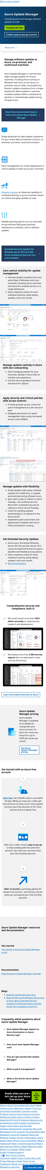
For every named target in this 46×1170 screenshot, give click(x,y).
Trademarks (5, 1164)
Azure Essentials (13, 1111)
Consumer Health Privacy (11, 1158)
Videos (9, 1140)
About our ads (18, 1164)
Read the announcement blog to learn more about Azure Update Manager (21, 115)
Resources (10, 47)
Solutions (25, 1120)
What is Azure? (7, 1105)
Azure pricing (15, 1114)
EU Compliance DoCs (35, 1164)
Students (24, 1134)
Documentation (33, 1132)
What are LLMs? (35, 1146)
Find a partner (18, 1132)
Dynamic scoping (9, 192)
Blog (43, 1132)
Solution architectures (29, 1123)
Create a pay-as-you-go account (21, 34)
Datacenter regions (23, 1108)
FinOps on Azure (31, 1117)
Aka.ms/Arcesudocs (17, 563)
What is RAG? (25, 1149)
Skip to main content (9, 1)
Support (4, 1126)
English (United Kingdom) (12, 1152)
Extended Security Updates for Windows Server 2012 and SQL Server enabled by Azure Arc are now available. (20, 253)
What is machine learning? (23, 1143)
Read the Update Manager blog (21, 994)
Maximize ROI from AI (10, 1120)
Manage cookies (14, 1161)
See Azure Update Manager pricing (29, 750)
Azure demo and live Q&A (20, 1126)
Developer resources (9, 1134)
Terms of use (29, 1161)
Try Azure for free (14, 27)
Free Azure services (31, 1114)
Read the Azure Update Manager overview (21, 973)
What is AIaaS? (21, 1146)
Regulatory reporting (10, 1167)
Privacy (3, 1161)
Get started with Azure (24, 1105)
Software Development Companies (16, 1129)
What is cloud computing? (25, 1140)
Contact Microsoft (32, 1158)
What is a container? (9, 1149)
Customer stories (29, 1111)
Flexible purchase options (12, 1117)
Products (4, 1114)
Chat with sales (34, 1167)
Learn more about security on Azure (20, 694)
